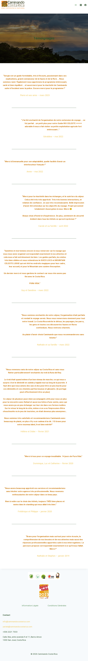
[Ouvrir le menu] (76, 5)
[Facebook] (85, 5)
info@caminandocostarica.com (16, 621)
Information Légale (30, 605)
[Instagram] (81, 5)
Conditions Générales (57, 605)
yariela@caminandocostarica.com (17, 627)
